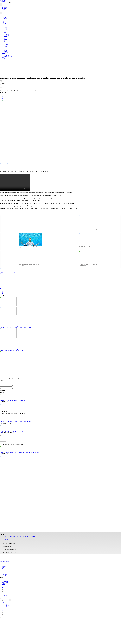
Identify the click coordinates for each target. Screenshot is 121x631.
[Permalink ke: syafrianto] (1, 81)
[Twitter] (2, 95)
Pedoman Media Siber (5, 582)
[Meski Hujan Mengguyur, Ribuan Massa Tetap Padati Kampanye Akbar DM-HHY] (8, 349)
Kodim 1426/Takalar (5, 574)
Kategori (3, 602)
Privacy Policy (4, 583)
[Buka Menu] (1, 5)
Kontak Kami (4, 594)
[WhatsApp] (2, 98)
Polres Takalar (4, 575)
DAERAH (3, 565)
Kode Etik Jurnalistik (5, 581)
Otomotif (5, 604)
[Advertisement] (28, 67)
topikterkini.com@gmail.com (4, 561)
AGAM (1, 75)
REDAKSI (3, 584)
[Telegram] (2, 96)
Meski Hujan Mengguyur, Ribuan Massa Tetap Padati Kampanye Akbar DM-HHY (12, 350)
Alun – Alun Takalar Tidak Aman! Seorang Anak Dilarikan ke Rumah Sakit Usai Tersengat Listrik (15, 431)
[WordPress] (2, 589)
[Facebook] (2, 586)
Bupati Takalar (4, 572)
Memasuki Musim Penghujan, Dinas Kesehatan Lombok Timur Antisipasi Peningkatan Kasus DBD (15, 306)
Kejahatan (3, 9)
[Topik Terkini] (2, 1)
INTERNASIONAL (7, 605)
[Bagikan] (1, 87)
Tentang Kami (4, 593)
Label (3, 607)
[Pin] (2, 97)
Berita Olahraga (4, 7)
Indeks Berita (4, 580)
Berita (3, 568)
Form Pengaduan (4, 595)
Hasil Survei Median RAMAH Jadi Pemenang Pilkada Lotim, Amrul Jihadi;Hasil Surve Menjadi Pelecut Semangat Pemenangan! (19, 361)
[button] (10, 2)
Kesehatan (5, 603)
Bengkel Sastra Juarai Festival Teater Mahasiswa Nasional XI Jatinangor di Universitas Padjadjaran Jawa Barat (16, 327)
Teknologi (5, 606)
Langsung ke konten (3, 0)
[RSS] (2, 591)
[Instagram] (2, 590)
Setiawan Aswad (4, 573)
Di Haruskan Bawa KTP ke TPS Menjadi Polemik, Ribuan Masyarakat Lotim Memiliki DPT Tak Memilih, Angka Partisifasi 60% (19, 410)
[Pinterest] (2, 588)
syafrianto (1, 82)
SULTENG (3, 567)
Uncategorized (4, 566)
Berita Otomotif (4, 8)
